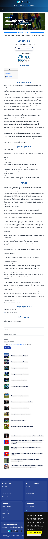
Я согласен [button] (30, 532)
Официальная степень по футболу (20, 408)
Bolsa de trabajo (5, 496)
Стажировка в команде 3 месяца (19, 361)
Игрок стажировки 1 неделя (18, 420)
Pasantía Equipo (5, 513)
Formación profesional (7, 489)
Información (8, 77)
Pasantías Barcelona (6, 493)
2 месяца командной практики (19, 380)
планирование (9, 76)
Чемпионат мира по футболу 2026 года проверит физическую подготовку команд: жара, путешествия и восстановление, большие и (27, 442)
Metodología (29, 496)
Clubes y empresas (30, 493)
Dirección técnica (30, 489)
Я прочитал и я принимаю (18, 344)
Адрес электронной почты (10, 334)
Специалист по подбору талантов (20, 395)
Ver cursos (4, 486)
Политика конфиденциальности (17, 344)
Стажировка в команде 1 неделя (19, 355)
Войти (15, 5)
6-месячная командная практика (19, 386)
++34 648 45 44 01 (32, 510)
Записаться (22, 5)
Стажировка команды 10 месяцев (20, 374)
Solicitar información (31, 506)
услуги (7, 74)
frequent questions (31, 320)
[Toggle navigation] (2, 9)
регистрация (8, 73)
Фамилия (6, 329)
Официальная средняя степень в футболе (22, 402)
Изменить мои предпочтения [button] (34, 534)
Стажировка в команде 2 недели (19, 368)
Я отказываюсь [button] (37, 532)
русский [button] (31, 5)
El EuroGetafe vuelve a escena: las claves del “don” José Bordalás (27, 435)
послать (7, 347)
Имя (5, 324)
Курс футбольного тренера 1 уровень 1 (21, 414)
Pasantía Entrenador (6, 506)
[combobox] (6, 342)
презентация (8, 72)
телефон (6, 339)
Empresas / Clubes (6, 517)
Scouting (28, 486)
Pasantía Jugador (6, 510)
